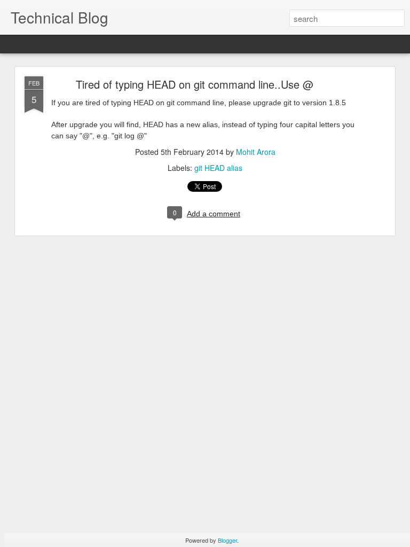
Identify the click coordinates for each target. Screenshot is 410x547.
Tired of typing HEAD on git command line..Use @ (194, 84)
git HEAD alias (218, 167)
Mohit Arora (255, 151)
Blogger (227, 540)
